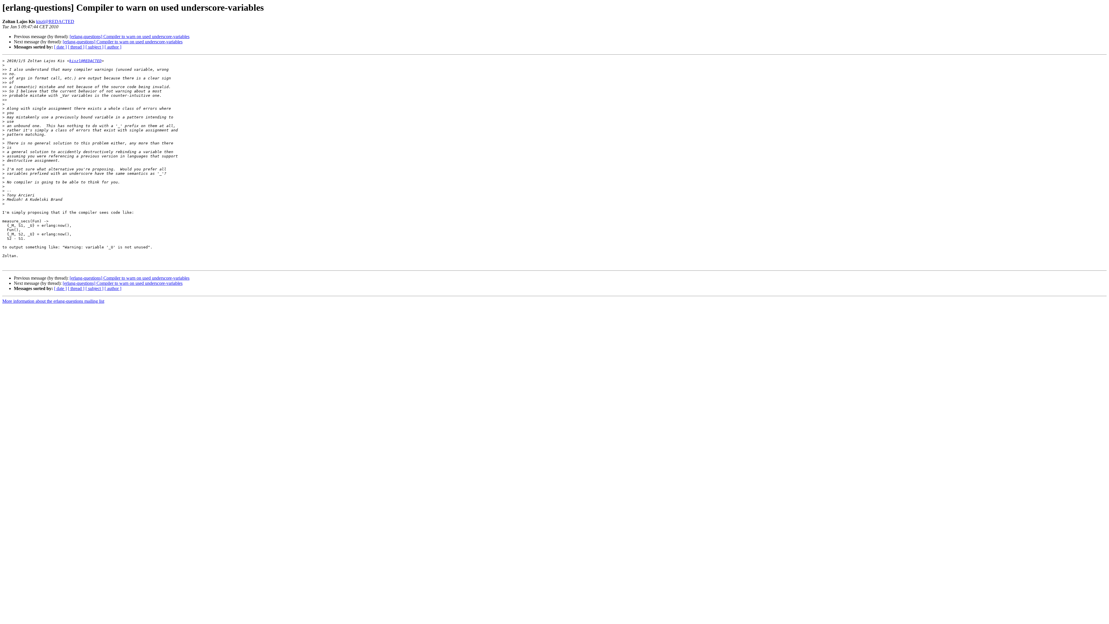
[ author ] (113, 46)
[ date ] (60, 46)
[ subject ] (94, 46)
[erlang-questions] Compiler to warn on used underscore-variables (129, 36)
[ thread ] (76, 46)
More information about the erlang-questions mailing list (53, 301)
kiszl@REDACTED (55, 21)
